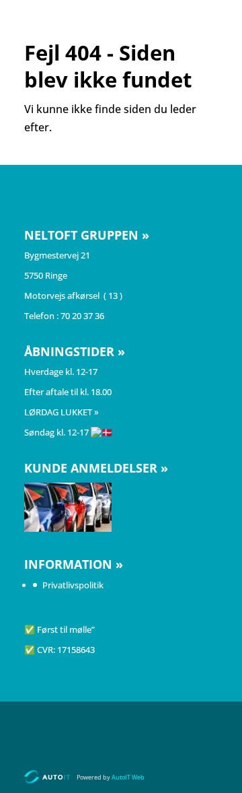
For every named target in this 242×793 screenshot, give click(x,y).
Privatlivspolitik (73, 585)
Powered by (111, 777)
